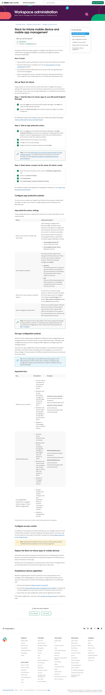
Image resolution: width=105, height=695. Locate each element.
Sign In (88, 3)
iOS (21, 327)
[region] (40, 267)
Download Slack (7, 690)
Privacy (16, 690)
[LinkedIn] (84, 629)
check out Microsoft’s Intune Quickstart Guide (29, 120)
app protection (50, 65)
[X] (94, 629)
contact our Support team (49, 596)
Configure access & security (49, 24)
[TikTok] (101, 629)
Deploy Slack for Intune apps (80, 45)
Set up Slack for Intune (78, 33)
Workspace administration (34, 24)
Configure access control (79, 42)
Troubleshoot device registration (78, 48)
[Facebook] (91, 629)
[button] (34, 613)
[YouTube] (98, 629)
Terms (21, 690)
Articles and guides (29, 3)
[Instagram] (88, 629)
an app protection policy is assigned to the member (40, 588)
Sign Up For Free (98, 3)
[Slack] (5, 660)
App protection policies (78, 36)
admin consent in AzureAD (39, 585)
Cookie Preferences (29, 690)
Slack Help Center (20, 24)
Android (26, 327)
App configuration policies (79, 39)
